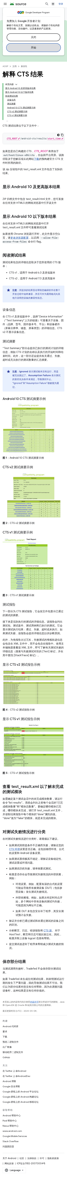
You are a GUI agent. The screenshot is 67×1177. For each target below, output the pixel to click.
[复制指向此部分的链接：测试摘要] (18, 342)
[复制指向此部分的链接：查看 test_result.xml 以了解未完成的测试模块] (25, 792)
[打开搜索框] (47, 4)
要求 (5, 1031)
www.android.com (12, 1131)
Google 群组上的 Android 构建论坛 (21, 1096)
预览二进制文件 (11, 1041)
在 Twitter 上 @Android (14, 1070)
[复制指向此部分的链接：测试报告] (18, 605)
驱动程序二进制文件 (13, 1052)
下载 (36, 159)
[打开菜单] (5, 4)
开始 (33, 47)
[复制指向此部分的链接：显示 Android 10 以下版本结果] (59, 217)
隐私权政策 (53, 1158)
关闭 (33, 37)
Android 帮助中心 (12, 1115)
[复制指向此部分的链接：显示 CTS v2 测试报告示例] (43, 665)
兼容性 (24, 66)
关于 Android (9, 1158)
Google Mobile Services (15, 1136)
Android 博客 (9, 1081)
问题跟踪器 (8, 1146)
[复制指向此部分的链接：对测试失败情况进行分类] (49, 832)
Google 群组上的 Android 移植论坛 (21, 1101)
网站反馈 (9, 1163)
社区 (22, 1158)
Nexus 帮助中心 (11, 1125)
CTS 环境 (14, 849)
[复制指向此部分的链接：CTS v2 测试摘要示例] (36, 467)
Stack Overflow (11, 1141)
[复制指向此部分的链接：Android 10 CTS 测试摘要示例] (49, 399)
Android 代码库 (10, 1026)
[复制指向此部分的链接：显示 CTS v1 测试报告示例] (43, 719)
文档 (14, 66)
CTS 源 (48, 930)
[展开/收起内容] (16, 84)
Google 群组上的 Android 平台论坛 (21, 1091)
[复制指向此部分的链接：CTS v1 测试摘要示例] (36, 533)
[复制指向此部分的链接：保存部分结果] (29, 962)
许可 (42, 1158)
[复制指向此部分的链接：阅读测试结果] (29, 256)
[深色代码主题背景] (58, 135)
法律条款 (31, 1158)
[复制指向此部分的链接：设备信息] (18, 310)
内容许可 (34, 1002)
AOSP (5, 66)
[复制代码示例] (62, 135)
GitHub (6, 1057)
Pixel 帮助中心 (10, 1120)
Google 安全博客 (11, 1086)
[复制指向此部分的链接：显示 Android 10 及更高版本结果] (6, 192)
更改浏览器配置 (19, 237)
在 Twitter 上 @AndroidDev (16, 1076)
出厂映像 (7, 1047)
